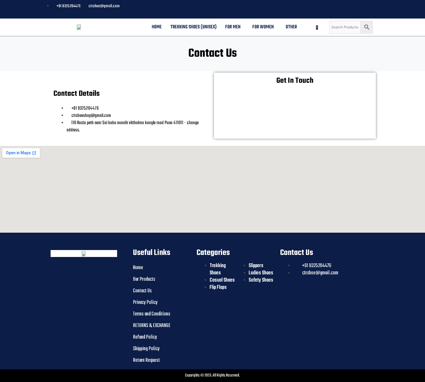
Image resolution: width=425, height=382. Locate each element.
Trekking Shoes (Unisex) (193, 27)
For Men (233, 27)
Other (291, 27)
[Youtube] (343, 9)
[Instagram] (367, 9)
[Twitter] (355, 9)
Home (157, 27)
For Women (263, 27)
